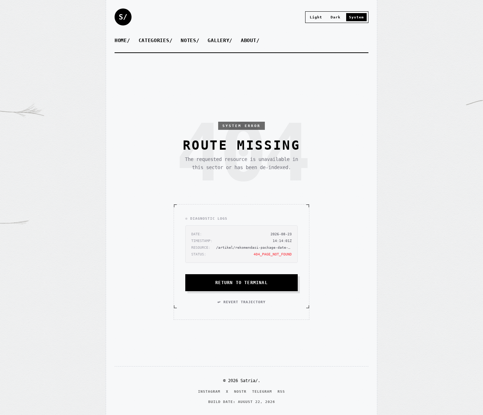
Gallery (218, 40)
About (248, 40)
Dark (336, 17)
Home (121, 40)
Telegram (262, 391)
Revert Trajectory (241, 302)
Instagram (209, 391)
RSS (281, 391)
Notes (188, 40)
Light (316, 17)
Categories (154, 40)
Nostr (240, 391)
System (356, 17)
